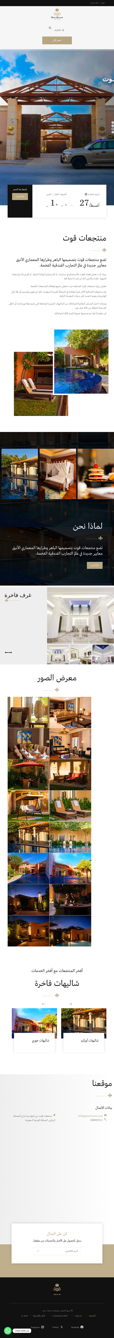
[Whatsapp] (8, 1331)
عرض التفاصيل (34, 1019)
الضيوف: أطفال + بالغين (56, 194)
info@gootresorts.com (90, 1116)
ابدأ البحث (20, 196)
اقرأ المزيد (95, 565)
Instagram (35, 1327)
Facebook (75, 1327)
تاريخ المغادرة (93, 194)
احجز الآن (57, 40)
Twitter (55, 1327)
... (71, 204)
